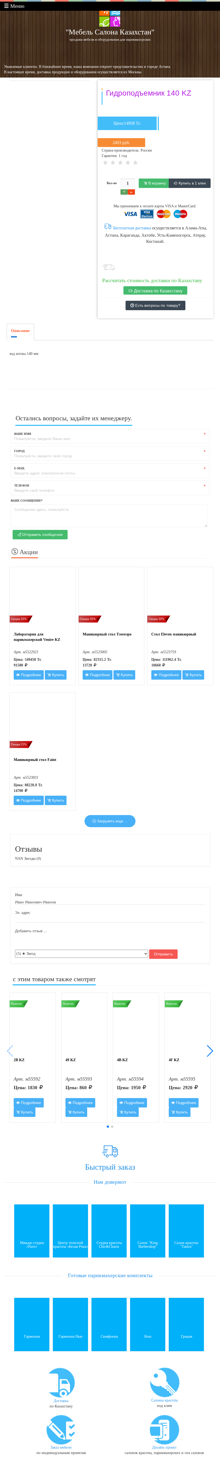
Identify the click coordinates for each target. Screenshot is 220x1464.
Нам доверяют (110, 1182)
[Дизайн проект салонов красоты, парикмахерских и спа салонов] (164, 1429)
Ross (147, 1337)
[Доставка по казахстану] (61, 1382)
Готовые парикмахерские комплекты (110, 1275)
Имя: (19, 895)
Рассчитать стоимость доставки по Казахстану (152, 280)
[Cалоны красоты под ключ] (164, 1382)
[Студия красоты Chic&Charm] (109, 1221)
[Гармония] (32, 1315)
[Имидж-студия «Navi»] (32, 1221)
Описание (20, 331)
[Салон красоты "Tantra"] (186, 1221)
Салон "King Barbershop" (148, 1245)
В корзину (156, 183)
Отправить (163, 954)
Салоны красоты (164, 1400)
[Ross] (147, 1315)
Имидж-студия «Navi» (32, 1245)
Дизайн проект (164, 1447)
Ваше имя (22, 433)
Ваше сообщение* (27, 500)
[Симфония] (109, 1315)
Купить (57, 675)
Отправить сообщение (42, 534)
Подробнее (30, 675)
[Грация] (186, 1315)
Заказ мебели (61, 1447)
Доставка (61, 1401)
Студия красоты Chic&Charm (109, 1245)
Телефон (21, 485)
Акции (28, 551)
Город (19, 451)
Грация (186, 1337)
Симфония (109, 1337)
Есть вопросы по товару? (157, 305)
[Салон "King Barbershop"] (147, 1221)
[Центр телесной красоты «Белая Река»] (70, 1221)
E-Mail (19, 468)
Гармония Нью (70, 1337)
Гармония (32, 1337)
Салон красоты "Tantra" (186, 1245)
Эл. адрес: (23, 913)
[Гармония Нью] (70, 1315)
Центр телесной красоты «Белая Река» (70, 1245)
